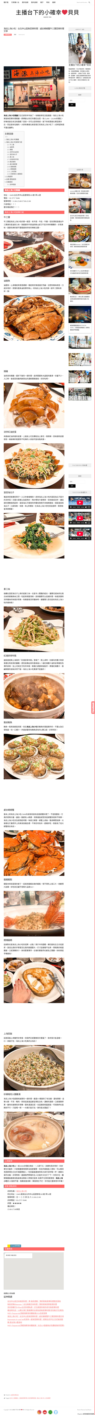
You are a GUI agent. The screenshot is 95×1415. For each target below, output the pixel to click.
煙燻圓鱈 (13, 169)
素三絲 (12, 157)
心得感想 (9, 176)
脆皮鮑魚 (13, 162)
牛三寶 (12, 144)
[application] (80, 502)
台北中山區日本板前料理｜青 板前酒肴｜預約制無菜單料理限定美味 (34, 1301)
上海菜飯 (13, 171)
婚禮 (53, 2)
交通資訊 (9, 182)
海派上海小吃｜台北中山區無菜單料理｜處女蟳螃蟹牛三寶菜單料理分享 (35, 1316)
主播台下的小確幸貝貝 (47, 13)
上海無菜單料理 (22, 1398)
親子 (42, 2)
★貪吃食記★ (8, 34)
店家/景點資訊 (11, 179)
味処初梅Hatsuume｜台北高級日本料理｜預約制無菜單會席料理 (32, 1304)
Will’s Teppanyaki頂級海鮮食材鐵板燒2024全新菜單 (27, 1313)
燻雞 (11, 149)
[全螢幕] (89, 507)
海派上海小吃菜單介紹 (14, 142)
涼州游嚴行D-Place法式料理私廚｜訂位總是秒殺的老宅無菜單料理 (33, 1307)
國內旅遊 (34, 2)
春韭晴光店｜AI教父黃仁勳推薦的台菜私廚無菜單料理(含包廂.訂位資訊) (35, 1310)
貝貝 (15, 34)
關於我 (6, 2)
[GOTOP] (55, 1412)
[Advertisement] (34, 52)
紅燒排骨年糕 (14, 159)
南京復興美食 (32, 1398)
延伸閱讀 (13, 184)
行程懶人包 (15, 2)
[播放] (71, 507)
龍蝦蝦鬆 (13, 166)
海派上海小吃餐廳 (12, 139)
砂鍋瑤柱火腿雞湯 (16, 174)
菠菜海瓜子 (13, 154)
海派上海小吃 (21, 1191)
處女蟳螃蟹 (13, 164)
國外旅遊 (25, 2)
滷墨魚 (12, 147)
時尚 (48, 2)
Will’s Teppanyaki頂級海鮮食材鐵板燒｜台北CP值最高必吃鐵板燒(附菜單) (35, 1325)
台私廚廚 (47, 1398)
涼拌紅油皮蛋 (14, 152)
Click (93, 707)
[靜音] (86, 507)
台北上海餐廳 (14, 1398)
